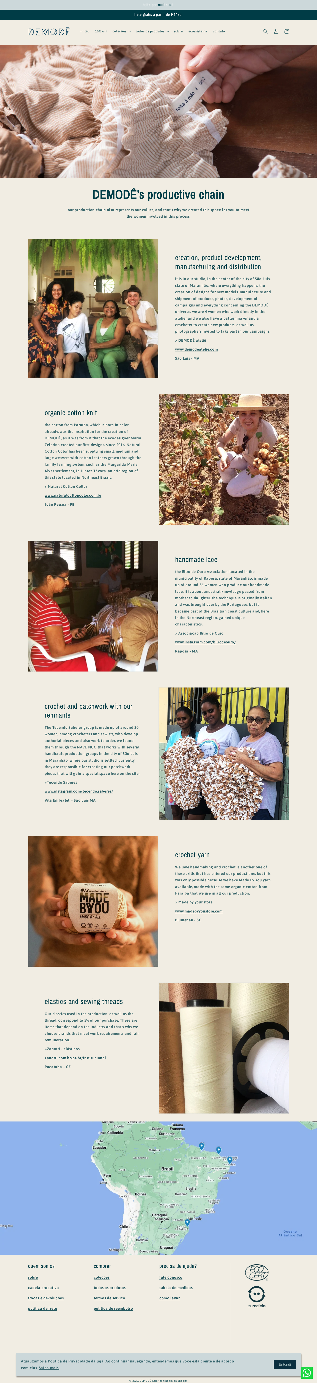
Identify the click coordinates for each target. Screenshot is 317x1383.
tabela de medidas (176, 1288)
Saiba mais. (49, 1368)
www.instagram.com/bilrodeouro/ (205, 642)
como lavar (169, 1298)
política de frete (42, 1308)
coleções (102, 1277)
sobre (33, 1277)
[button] (121, 31)
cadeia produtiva (43, 1288)
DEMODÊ (145, 1380)
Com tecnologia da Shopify (170, 1380)
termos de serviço (109, 1298)
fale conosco (170, 1277)
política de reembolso (113, 1308)
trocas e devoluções (46, 1298)
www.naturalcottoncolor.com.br (73, 495)
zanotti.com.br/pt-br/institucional (75, 1058)
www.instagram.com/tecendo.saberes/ (79, 791)
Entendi (285, 1364)
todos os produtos (110, 1288)
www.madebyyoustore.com (199, 911)
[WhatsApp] (307, 1373)
